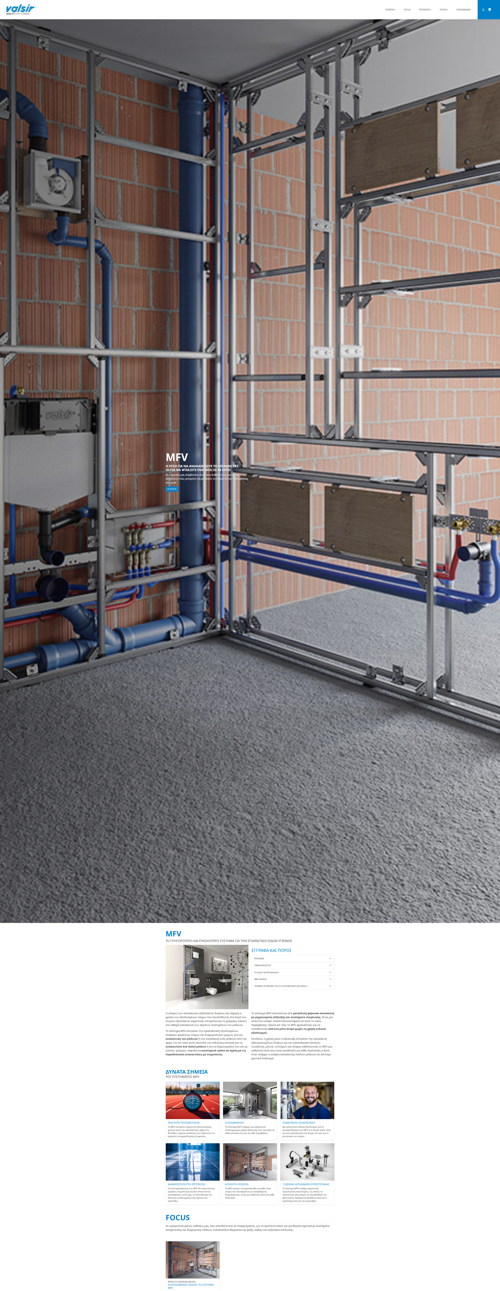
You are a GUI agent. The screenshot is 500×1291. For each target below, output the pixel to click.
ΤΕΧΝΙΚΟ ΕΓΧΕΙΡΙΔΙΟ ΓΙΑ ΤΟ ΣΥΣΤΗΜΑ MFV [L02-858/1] (280, 986)
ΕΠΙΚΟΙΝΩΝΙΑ (463, 9)
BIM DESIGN (260, 979)
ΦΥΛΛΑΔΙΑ (259, 958)
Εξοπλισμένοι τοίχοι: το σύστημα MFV (191, 1286)
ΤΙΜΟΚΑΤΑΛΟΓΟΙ (262, 965)
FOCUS (407, 9)
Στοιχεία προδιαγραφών (266, 972)
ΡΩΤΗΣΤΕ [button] (172, 489)
